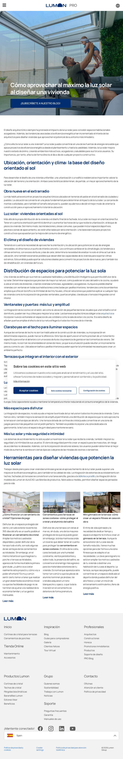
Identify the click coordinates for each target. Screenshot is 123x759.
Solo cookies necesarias (61, 390)
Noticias (48, 695)
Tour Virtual (50, 650)
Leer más (8, 601)
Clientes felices (52, 646)
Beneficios (9, 703)
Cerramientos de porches (17, 638)
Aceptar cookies (28, 390)
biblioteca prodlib (86, 476)
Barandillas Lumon (13, 695)
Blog (46, 634)
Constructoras (91, 638)
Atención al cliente (93, 687)
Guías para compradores (56, 638)
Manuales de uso (52, 718)
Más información (21, 381)
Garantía (48, 714)
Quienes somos (52, 683)
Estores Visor (10, 699)
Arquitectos (90, 634)
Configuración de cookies (94, 390)
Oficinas (88, 683)
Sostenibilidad (51, 687)
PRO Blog (88, 658)
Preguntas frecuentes (55, 710)
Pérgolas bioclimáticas (15, 691)
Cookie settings (39, 748)
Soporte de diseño (93, 654)
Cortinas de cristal (13, 683)
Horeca (88, 642)
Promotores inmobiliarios (96, 646)
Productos (89, 650)
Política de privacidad (95, 691)
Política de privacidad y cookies (13, 748)
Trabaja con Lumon (53, 691)
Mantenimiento (12, 653)
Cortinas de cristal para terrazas (20, 634)
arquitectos (106, 313)
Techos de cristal (12, 687)
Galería (47, 642)
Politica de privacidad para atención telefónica (71, 748)
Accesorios (9, 657)
